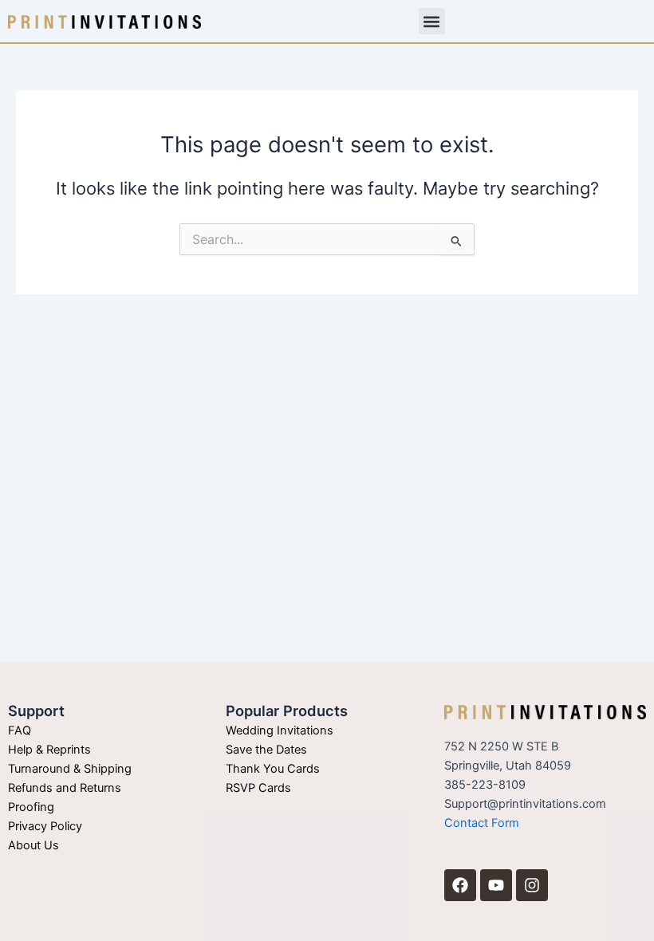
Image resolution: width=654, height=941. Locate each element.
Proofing (31, 807)
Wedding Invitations (279, 730)
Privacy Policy (45, 826)
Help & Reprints (49, 749)
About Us (33, 845)
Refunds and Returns (64, 788)
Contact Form (481, 823)
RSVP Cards (258, 788)
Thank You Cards (273, 769)
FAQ (19, 730)
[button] (432, 21)
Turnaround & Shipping (70, 769)
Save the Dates (266, 749)
